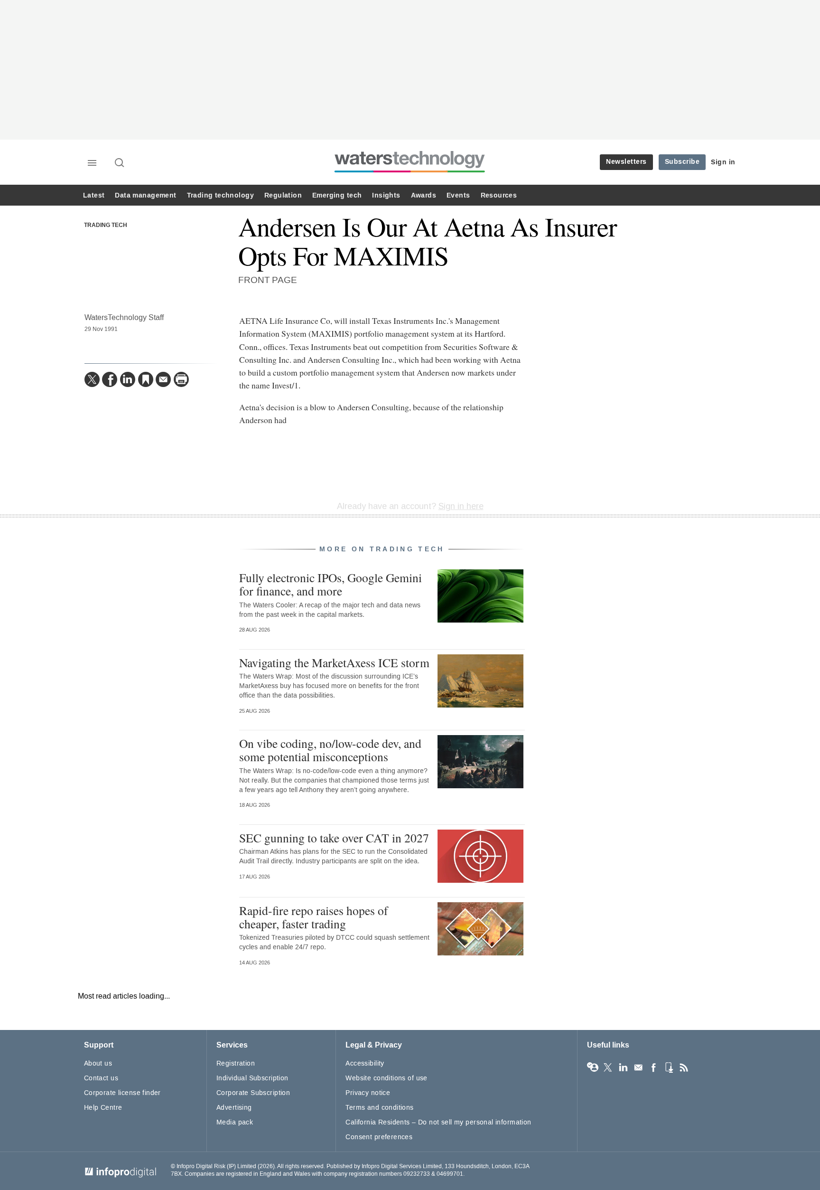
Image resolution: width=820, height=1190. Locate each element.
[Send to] (163, 379)
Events (458, 195)
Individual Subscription (252, 1078)
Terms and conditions (379, 1107)
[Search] (120, 163)
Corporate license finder (122, 1092)
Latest (93, 195)
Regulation (283, 195)
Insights (386, 195)
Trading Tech (105, 225)
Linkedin (623, 1067)
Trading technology (220, 195)
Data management (145, 195)
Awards (423, 195)
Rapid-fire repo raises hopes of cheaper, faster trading (313, 917)
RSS (684, 1067)
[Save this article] (145, 379)
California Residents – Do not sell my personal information (438, 1122)
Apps (668, 1067)
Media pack (234, 1122)
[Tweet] (92, 379)
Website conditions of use (386, 1078)
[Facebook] (109, 379)
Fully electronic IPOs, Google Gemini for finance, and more (330, 584)
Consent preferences (378, 1137)
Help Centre (103, 1107)
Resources (499, 195)
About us (98, 1063)
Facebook (653, 1067)
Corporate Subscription (253, 1092)
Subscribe (682, 162)
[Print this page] (181, 379)
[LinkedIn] (127, 379)
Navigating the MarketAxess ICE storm (334, 662)
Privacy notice (367, 1092)
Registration (235, 1063)
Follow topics (592, 1067)
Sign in (723, 162)
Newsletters (626, 162)
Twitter (608, 1067)
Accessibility (364, 1063)
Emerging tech (337, 195)
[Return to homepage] (410, 172)
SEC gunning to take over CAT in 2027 (334, 837)
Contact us (101, 1078)
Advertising (234, 1107)
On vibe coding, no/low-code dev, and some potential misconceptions (330, 750)
